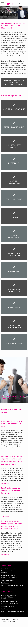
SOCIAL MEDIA (14, 307)
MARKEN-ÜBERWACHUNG (14, 109)
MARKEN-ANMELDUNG (14, 127)
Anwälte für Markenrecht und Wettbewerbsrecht (14, 82)
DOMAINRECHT (14, 271)
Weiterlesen (4, 452)
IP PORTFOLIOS (14, 163)
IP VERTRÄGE (14, 217)
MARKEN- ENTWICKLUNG (14, 182)
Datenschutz (14, 620)
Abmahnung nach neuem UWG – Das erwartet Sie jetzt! (11, 423)
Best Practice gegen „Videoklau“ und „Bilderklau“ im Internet (12, 490)
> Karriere (25, 398)
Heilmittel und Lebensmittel (14, 254)
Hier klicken (19, 585)
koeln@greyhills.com (7, 580)
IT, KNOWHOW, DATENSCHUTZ (14, 290)
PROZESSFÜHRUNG (14, 199)
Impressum (5, 620)
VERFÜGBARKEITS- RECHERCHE (14, 146)
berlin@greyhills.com (7, 606)
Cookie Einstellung (8, 622)
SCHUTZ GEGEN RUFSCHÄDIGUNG (14, 326)
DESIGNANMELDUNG (14, 343)
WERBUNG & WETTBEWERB (14, 236)
